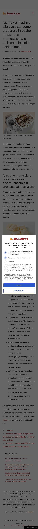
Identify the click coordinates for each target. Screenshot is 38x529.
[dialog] (19, 264)
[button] (19, 261)
